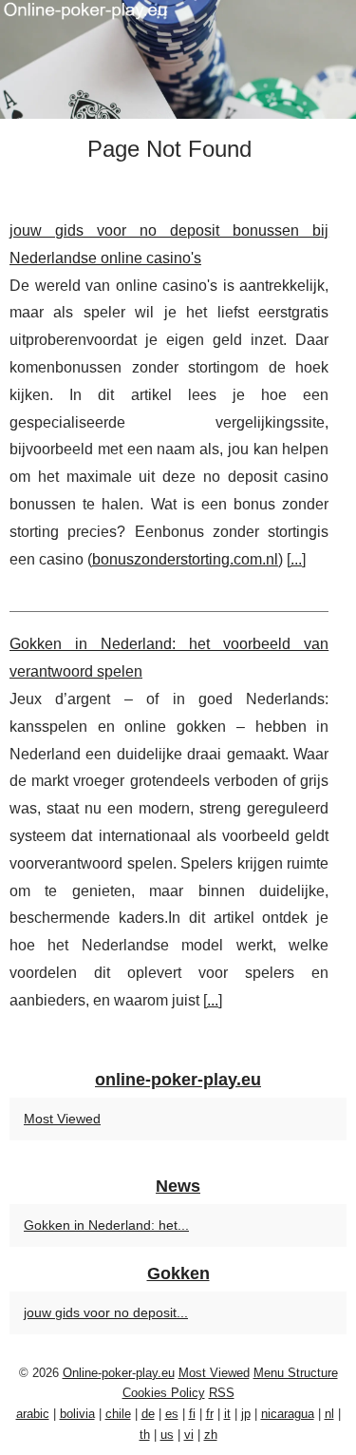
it (227, 1414)
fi (192, 1414)
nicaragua (287, 1414)
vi (189, 1434)
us (167, 1434)
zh (210, 1434)
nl (329, 1414)
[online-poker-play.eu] (178, 59)
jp (246, 1414)
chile (118, 1414)
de (148, 1414)
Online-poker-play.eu (119, 1373)
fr (210, 1414)
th (145, 1434)
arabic (32, 1414)
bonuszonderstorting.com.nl (185, 559)
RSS (221, 1393)
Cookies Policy (163, 1393)
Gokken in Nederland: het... (106, 1225)
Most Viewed (62, 1118)
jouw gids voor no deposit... (106, 1312)
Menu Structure (295, 1373)
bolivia (77, 1414)
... (296, 559)
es (171, 1414)
